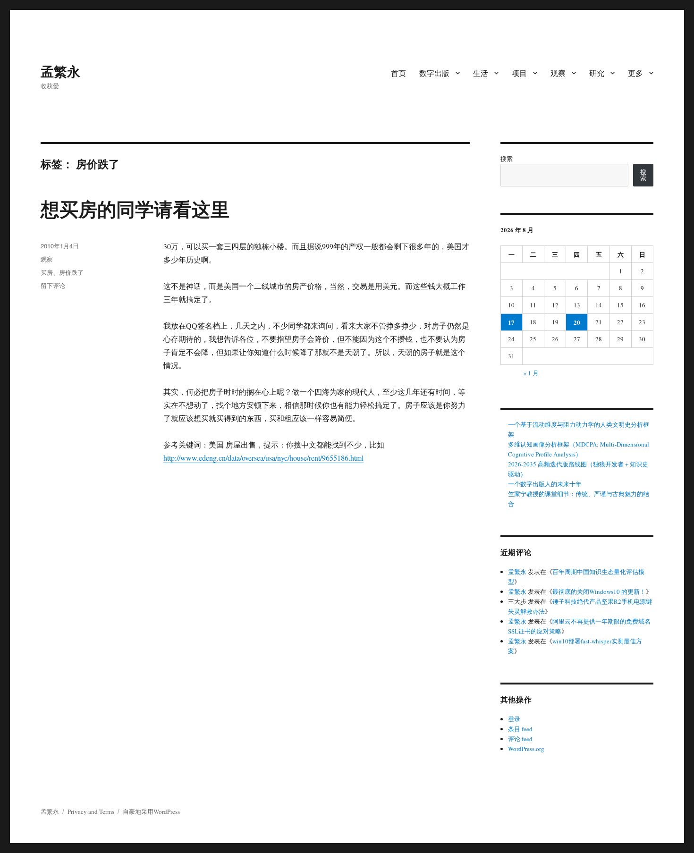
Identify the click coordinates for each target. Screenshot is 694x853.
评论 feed (520, 739)
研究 (596, 73)
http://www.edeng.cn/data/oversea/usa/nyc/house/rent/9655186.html (263, 458)
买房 (47, 272)
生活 (480, 73)
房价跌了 (71, 272)
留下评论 (53, 285)
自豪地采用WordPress (151, 811)
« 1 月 (531, 373)
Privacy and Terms (91, 811)
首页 (398, 73)
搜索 (506, 158)
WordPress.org (526, 748)
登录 (514, 719)
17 (511, 322)
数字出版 (434, 73)
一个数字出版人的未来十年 (545, 484)
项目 (519, 73)
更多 (635, 73)
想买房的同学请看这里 (135, 208)
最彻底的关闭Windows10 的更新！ (599, 591)
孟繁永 (60, 71)
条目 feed (520, 729)
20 (577, 322)
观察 (558, 73)
